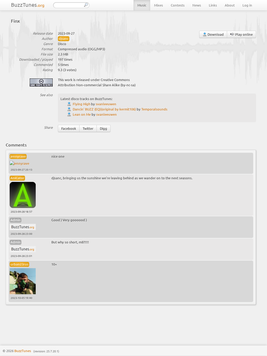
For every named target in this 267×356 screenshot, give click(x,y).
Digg (103, 128)
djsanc (64, 38)
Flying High (81, 104)
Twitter (88, 128)
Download (215, 34)
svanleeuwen (106, 104)
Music (141, 5)
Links (213, 5)
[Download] (70, 104)
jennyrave (18, 156)
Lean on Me (82, 114)
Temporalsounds (154, 109)
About (230, 5)
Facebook (68, 128)
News (196, 5)
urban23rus (19, 264)
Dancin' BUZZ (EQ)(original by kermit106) (104, 109)
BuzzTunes (27, 4)
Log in (247, 5)
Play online (243, 34)
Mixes (158, 5)
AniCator (17, 178)
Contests (178, 5)
